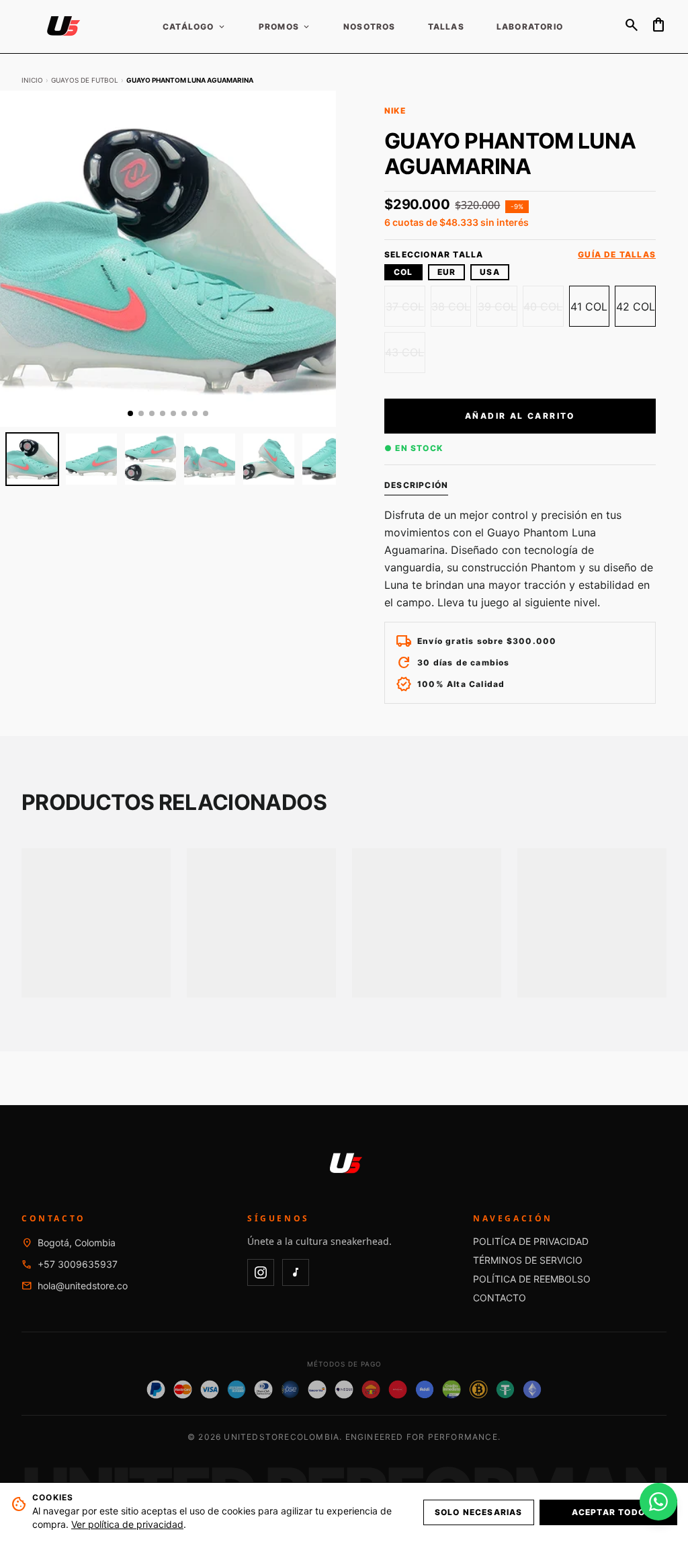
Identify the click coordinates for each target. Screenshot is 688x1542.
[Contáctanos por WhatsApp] (658, 1501)
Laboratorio (530, 27)
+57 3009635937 (78, 1264)
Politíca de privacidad (531, 1241)
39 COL (497, 306)
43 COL (404, 352)
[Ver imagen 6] (328, 459)
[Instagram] (260, 1272)
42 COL (635, 306)
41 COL (588, 306)
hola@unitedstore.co (83, 1285)
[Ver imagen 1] (32, 459)
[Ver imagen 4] (209, 459)
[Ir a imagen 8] (205, 413)
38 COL (450, 306)
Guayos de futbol (84, 80)
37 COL (405, 306)
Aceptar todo (608, 1512)
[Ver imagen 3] (150, 459)
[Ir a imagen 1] (130, 413)
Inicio (32, 80)
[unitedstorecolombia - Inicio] (62, 27)
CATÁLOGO (194, 27)
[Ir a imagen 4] (162, 413)
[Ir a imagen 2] (141, 413)
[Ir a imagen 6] (184, 413)
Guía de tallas (617, 255)
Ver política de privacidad (127, 1524)
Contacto (499, 1297)
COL (403, 272)
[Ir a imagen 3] (152, 413)
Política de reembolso (532, 1279)
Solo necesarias (479, 1512)
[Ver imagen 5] (269, 459)
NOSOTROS (369, 27)
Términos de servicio (528, 1260)
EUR (446, 272)
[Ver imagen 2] (91, 459)
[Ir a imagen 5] (173, 413)
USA (490, 272)
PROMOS (285, 27)
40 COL (542, 306)
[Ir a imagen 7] (195, 413)
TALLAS (446, 27)
